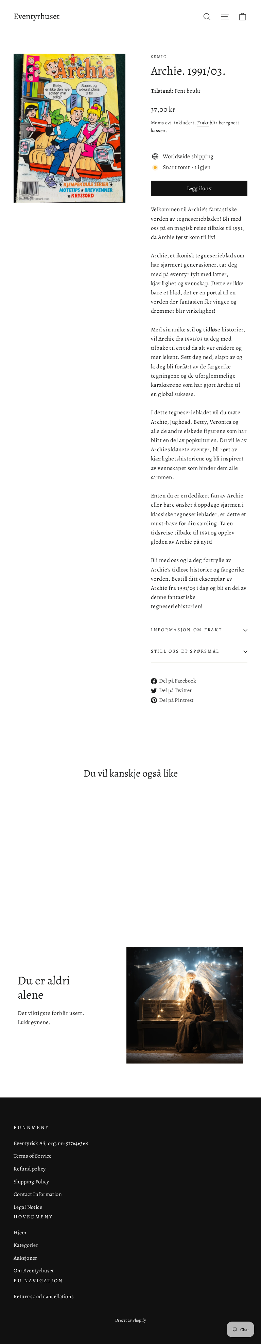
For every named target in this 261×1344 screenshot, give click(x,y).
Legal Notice (28, 1207)
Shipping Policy (31, 1181)
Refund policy (30, 1168)
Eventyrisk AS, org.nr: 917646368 (51, 1143)
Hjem (20, 1232)
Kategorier (26, 1245)
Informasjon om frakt (186, 629)
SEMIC (159, 56)
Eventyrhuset (36, 16)
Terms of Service (33, 1155)
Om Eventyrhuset (34, 1270)
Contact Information (38, 1194)
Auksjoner (25, 1257)
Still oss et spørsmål (185, 651)
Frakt (203, 122)
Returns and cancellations (44, 1296)
